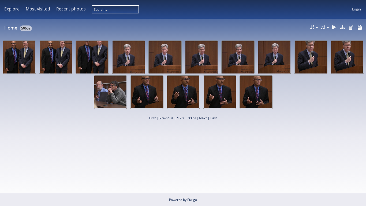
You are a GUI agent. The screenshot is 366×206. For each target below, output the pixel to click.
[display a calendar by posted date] (351, 27)
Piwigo (192, 199)
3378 (192, 118)
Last (213, 118)
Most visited (38, 9)
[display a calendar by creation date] (359, 27)
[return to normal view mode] (342, 27)
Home (10, 28)
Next (203, 118)
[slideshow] (334, 27)
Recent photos (71, 9)
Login (356, 9)
